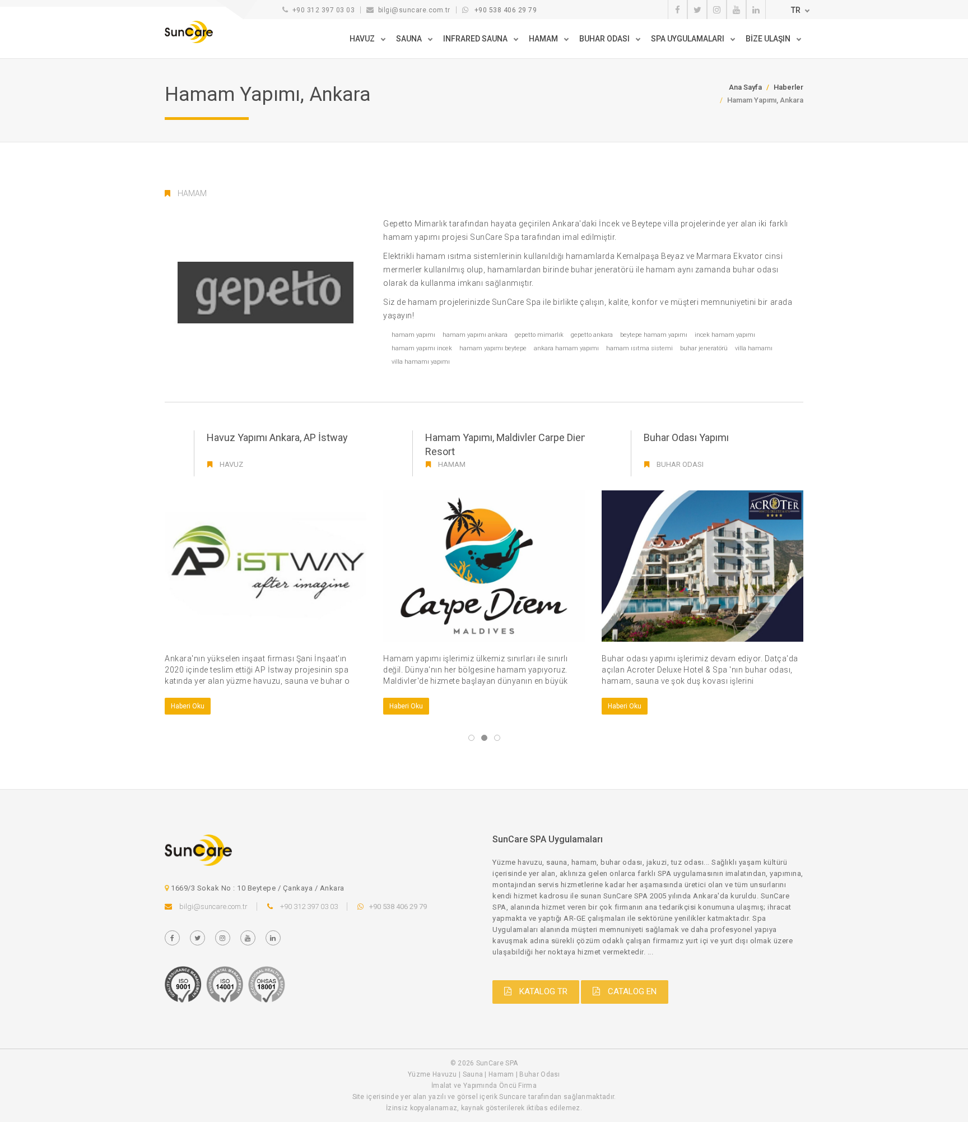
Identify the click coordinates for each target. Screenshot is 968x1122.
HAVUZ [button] (363, 38)
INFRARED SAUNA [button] (476, 38)
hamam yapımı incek (422, 348)
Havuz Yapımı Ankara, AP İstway (277, 437)
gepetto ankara (592, 335)
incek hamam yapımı (725, 335)
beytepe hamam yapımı (653, 335)
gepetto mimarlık (539, 335)
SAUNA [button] (410, 38)
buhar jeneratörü (704, 348)
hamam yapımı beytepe (493, 348)
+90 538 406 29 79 (505, 10)
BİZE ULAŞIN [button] (769, 38)
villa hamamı (753, 348)
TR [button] (796, 10)
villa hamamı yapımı (421, 361)
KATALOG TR (542, 991)
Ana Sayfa (745, 87)
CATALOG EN (631, 991)
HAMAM (192, 193)
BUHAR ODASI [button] (605, 38)
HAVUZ (231, 464)
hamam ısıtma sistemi (639, 348)
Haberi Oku (187, 706)
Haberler (788, 87)
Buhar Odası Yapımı (686, 437)
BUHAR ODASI (680, 464)
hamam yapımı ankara (475, 335)
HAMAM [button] (544, 38)
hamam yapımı (413, 335)
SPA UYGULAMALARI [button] (688, 38)
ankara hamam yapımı (566, 348)
